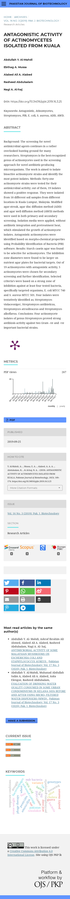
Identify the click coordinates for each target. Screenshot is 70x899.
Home (8, 16)
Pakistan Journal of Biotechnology (38, 3)
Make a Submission (21, 720)
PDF (12, 419)
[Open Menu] (3, 3)
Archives (20, 16)
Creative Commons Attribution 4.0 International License (30, 853)
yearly (62, 406)
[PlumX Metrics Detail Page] (15, 345)
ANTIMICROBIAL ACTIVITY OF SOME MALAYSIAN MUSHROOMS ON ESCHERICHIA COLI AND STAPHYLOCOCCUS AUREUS (34, 655)
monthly (51, 406)
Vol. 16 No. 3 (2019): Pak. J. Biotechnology (31, 20)
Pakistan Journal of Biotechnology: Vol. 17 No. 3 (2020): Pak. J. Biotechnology (35, 665)
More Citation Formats (23, 487)
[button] (11, 583)
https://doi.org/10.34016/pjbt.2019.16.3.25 (36, 101)
